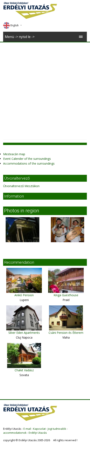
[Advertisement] (45, 89)
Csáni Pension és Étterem (66, 333)
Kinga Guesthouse (66, 295)
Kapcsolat (39, 429)
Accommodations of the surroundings (29, 163)
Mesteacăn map (14, 154)
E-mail (27, 429)
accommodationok (15, 433)
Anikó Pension (24, 295)
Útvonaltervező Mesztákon (21, 186)
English (14, 25)
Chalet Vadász (24, 370)
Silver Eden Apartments (24, 333)
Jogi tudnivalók (57, 429)
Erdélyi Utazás (38, 433)
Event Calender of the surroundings (27, 159)
